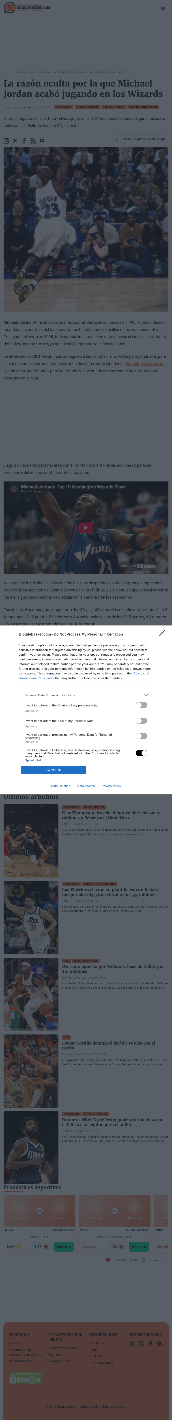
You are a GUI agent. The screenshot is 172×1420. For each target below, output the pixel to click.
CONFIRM (53, 769)
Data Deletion (60, 786)
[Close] (163, 634)
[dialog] (86, 710)
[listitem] (86, 695)
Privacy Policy (111, 786)
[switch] (141, 705)
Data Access (86, 786)
